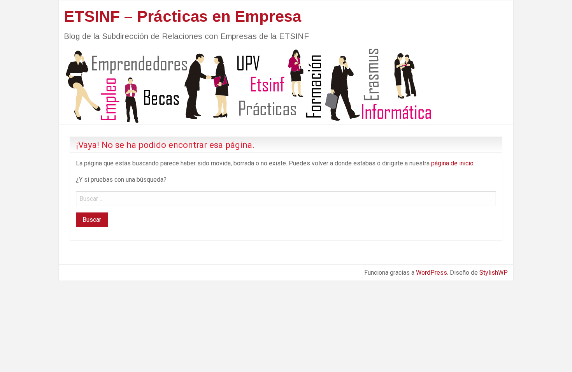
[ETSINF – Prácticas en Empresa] (245, 85)
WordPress (431, 272)
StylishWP (493, 272)
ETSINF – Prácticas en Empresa (182, 16)
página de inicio (452, 163)
